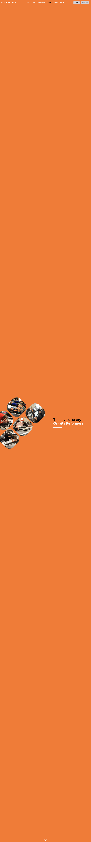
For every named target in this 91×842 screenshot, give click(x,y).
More (61, 2)
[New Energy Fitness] (12, 2)
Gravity (49, 2)
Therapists (55, 2)
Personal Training (41, 2)
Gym (28, 2)
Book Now (85, 2)
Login (77, 2)
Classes (33, 2)
